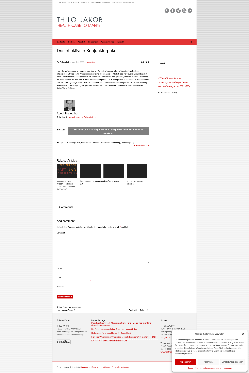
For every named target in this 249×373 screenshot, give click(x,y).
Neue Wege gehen (111, 181)
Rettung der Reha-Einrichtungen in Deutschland (111, 333)
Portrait (71, 41)
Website (60, 286)
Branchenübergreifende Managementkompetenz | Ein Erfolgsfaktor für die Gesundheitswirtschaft (121, 324)
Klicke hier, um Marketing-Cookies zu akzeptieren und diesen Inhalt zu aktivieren (108, 131)
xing (178, 10)
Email (59, 277)
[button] (243, 333)
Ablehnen (208, 362)
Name (59, 267)
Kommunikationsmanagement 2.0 (90, 182)
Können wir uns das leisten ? (135, 182)
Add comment (66, 221)
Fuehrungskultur (73, 142)
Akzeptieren (185, 362)
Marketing (106, 2)
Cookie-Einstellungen (120, 367)
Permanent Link (142, 145)
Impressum (227, 368)
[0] (67, 171)
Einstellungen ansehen (232, 362)
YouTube (184, 10)
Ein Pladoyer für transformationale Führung (109, 341)
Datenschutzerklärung (212, 368)
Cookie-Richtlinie (194, 368)
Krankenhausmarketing (110, 142)
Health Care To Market (90, 142)
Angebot (81, 41)
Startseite (61, 41)
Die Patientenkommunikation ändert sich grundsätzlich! (114, 329)
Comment (61, 232)
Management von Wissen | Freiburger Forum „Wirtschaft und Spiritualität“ (66, 185)
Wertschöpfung (127, 142)
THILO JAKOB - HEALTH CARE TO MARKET (73, 2)
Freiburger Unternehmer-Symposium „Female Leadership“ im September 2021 (123, 337)
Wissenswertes (96, 2)
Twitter (167, 10)
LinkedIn (190, 10)
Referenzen (93, 41)
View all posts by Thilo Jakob (81, 117)
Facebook (172, 10)
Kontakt (120, 41)
